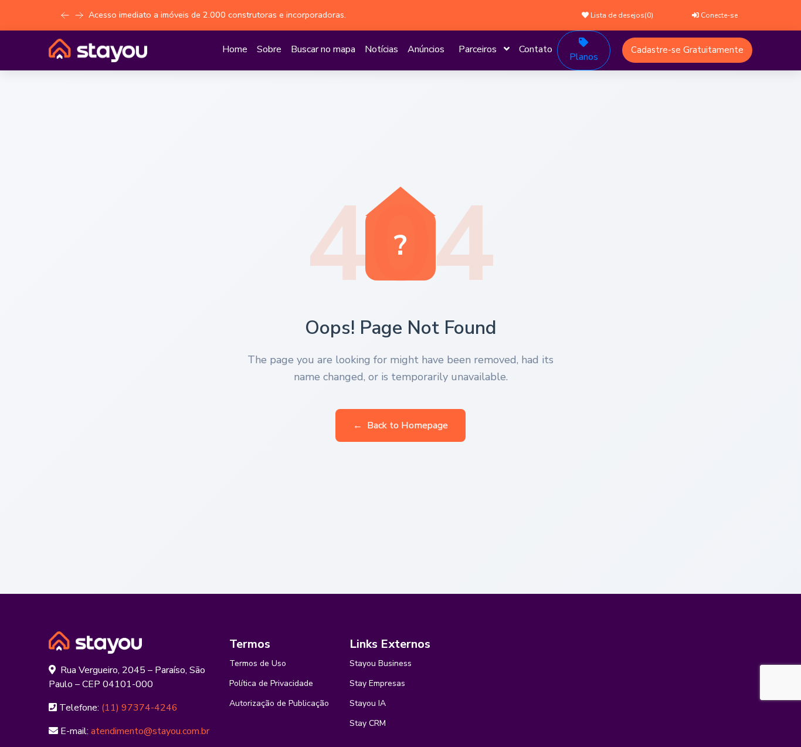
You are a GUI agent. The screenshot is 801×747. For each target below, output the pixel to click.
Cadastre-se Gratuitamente (687, 50)
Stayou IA (367, 703)
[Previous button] (79, 15)
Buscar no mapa (323, 49)
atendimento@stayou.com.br (150, 731)
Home (234, 49)
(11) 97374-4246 (139, 707)
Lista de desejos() (621, 15)
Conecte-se (718, 15)
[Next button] (65, 15)
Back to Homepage (400, 425)
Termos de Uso (257, 663)
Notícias (381, 49)
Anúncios (426, 49)
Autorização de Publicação (279, 703)
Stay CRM (367, 723)
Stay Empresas (377, 683)
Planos (583, 56)
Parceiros (478, 49)
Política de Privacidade (271, 683)
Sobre (269, 49)
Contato (535, 49)
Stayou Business (380, 663)
